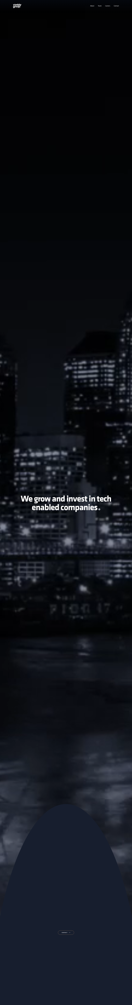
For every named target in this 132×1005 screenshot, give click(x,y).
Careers (107, 6)
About (92, 6)
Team (100, 6)
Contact (116, 6)
